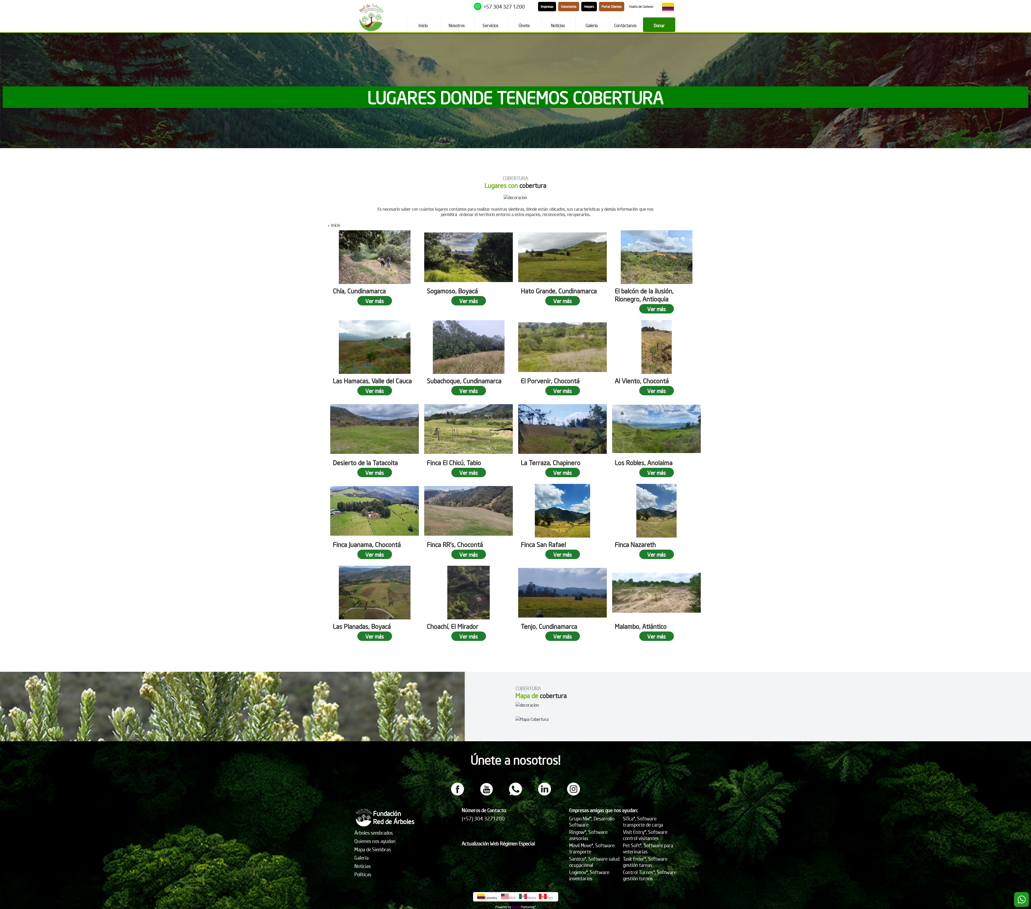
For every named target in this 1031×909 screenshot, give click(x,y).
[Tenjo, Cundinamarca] (562, 592)
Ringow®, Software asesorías (588, 835)
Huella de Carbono (641, 7)
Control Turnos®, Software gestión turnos (649, 875)
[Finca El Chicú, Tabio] (468, 429)
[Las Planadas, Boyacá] (374, 592)
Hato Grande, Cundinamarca (559, 291)
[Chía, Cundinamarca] (374, 257)
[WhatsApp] (515, 793)
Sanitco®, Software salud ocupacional (594, 862)
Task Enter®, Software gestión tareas (645, 862)
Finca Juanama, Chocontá (367, 544)
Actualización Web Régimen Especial (498, 843)
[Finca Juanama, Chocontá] (374, 511)
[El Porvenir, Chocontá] (562, 347)
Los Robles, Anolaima (644, 462)
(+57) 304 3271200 (483, 818)
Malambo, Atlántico (641, 626)
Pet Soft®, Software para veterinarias (648, 848)
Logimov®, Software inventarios (589, 875)
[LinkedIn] (544, 793)
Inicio (335, 225)
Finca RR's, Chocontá (455, 544)
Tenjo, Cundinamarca (549, 626)
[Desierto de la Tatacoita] (374, 429)
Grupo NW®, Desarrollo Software (591, 821)
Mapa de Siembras (372, 849)
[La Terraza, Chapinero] (562, 429)
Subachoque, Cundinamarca (464, 381)
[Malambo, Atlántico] (656, 592)
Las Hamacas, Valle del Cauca (372, 381)
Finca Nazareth (635, 544)
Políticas (362, 874)
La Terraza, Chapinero (550, 462)
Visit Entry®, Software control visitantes (645, 835)
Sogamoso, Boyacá (452, 291)
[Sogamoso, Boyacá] (468, 257)
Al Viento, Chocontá (642, 381)
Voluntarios (568, 7)
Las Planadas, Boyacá (362, 626)
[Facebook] (457, 793)
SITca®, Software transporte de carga (643, 821)
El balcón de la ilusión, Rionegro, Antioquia (644, 295)
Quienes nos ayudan (374, 841)
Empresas (547, 7)
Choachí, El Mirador (452, 626)
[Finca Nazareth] (656, 511)
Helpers (589, 7)
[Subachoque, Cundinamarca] (468, 347)
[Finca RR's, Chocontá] (468, 511)
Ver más (374, 300)
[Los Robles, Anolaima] (656, 429)
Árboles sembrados (373, 833)
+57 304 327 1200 (504, 6)
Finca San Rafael (543, 544)
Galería (361, 858)
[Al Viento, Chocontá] (656, 347)
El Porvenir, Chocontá (550, 381)
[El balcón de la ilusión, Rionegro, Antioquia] (656, 257)
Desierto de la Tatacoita (365, 462)
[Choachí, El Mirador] (468, 592)
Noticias (362, 866)
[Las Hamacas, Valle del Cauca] (374, 347)
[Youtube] (486, 793)
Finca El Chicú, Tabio (454, 462)
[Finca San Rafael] (562, 511)
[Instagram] (573, 793)
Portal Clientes (612, 7)
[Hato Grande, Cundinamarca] (562, 257)
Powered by (503, 907)
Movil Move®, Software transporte (592, 848)
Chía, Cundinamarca (359, 291)
